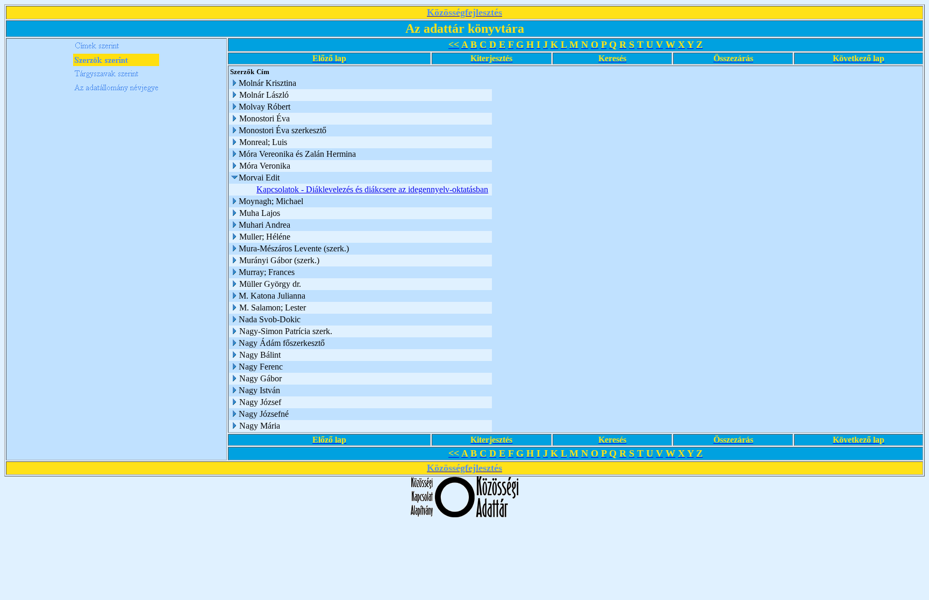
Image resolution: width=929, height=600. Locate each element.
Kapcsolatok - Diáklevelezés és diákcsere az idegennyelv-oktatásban (372, 189)
